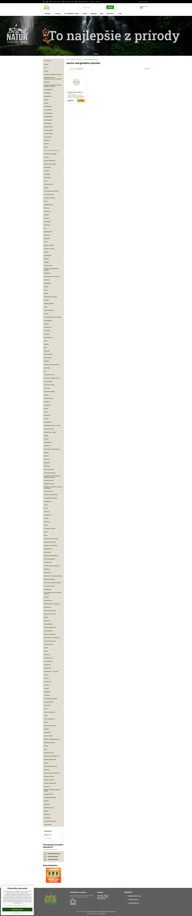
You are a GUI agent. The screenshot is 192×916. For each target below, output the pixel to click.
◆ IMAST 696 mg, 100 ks (75, 92)
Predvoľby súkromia (92, 911)
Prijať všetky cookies (17, 909)
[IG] (47, 1)
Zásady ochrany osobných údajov (107, 911)
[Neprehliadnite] (53, 875)
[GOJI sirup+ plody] (96, 36)
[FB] (44, 1)
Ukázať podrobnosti (17, 913)
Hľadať (110, 7)
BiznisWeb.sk (101, 913)
